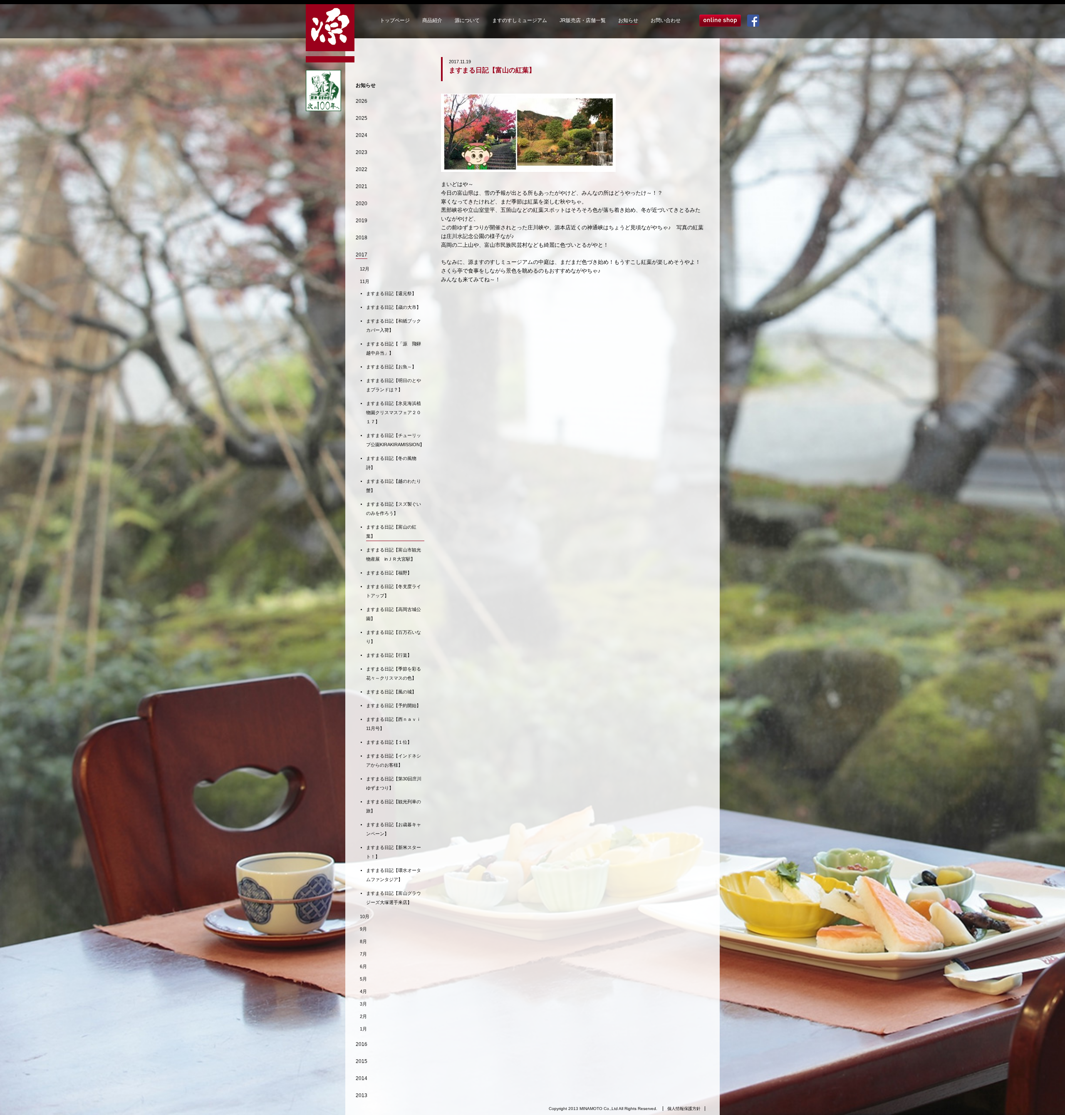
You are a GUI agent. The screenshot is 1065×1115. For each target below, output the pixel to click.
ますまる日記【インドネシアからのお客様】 (393, 760)
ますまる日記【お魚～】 (391, 366)
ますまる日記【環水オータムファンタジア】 (393, 875)
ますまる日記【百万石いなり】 (393, 637)
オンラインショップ (720, 21)
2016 (361, 1044)
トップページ (395, 20)
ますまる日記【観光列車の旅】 (393, 806)
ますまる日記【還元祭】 (391, 293)
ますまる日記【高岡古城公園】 (393, 614)
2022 (361, 169)
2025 (361, 118)
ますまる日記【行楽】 (389, 655)
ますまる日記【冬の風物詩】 (391, 463)
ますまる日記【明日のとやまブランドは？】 (393, 385)
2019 (361, 220)
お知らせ (628, 20)
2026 (361, 101)
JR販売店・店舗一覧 (583, 20)
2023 (361, 152)
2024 (361, 135)
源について (467, 20)
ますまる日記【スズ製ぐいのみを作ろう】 (393, 509)
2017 (361, 255)
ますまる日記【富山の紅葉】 (391, 531)
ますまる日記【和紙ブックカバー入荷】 (393, 325)
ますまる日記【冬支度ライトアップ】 (393, 591)
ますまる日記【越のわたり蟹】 (393, 486)
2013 (361, 1095)
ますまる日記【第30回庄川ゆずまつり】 (393, 783)
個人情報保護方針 (684, 1108)
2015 (361, 1061)
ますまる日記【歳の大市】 (393, 307)
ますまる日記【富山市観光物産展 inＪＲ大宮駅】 (393, 554)
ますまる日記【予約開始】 (393, 705)
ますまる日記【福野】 (389, 572)
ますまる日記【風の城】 (391, 691)
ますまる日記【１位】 (389, 742)
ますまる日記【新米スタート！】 (393, 852)
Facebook (753, 21)
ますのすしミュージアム (519, 20)
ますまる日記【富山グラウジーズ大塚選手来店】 (393, 898)
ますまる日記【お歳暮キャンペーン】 (393, 829)
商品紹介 (432, 20)
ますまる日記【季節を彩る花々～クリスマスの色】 (393, 673)
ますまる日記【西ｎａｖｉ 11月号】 (395, 724)
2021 (361, 186)
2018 (361, 238)
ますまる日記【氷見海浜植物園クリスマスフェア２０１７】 (393, 412)
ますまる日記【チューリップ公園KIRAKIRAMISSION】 (395, 440)
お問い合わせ (666, 20)
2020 (361, 203)
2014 (361, 1078)
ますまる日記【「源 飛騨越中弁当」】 (393, 348)
